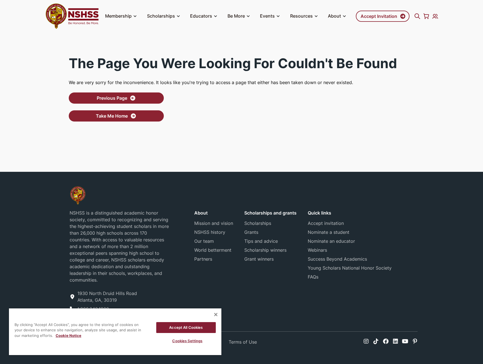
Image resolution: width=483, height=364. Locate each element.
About (334, 16)
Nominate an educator (331, 241)
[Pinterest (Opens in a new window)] (415, 341)
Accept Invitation (379, 16)
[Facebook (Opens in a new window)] (386, 341)
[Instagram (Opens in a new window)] (366, 341)
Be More (236, 16)
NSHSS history (209, 232)
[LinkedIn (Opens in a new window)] (395, 341)
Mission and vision (213, 223)
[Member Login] (435, 16)
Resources (301, 16)
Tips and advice (261, 241)
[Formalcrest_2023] (78, 194)
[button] (135, 16)
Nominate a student (328, 232)
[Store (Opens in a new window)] (426, 16)
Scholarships (161, 16)
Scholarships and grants (270, 213)
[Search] (417, 16)
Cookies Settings (187, 341)
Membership (118, 16)
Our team (204, 241)
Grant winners (259, 259)
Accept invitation (326, 223)
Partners (203, 259)
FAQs (313, 277)
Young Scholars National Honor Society (350, 268)
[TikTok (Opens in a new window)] (375, 341)
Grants (251, 232)
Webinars (317, 250)
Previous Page (112, 98)
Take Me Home (112, 116)
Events (267, 16)
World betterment (212, 250)
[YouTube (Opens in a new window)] (405, 341)
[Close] (215, 314)
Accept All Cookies (186, 327)
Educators (201, 16)
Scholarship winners (265, 250)
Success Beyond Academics (337, 259)
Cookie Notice (68, 335)
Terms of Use (243, 342)
